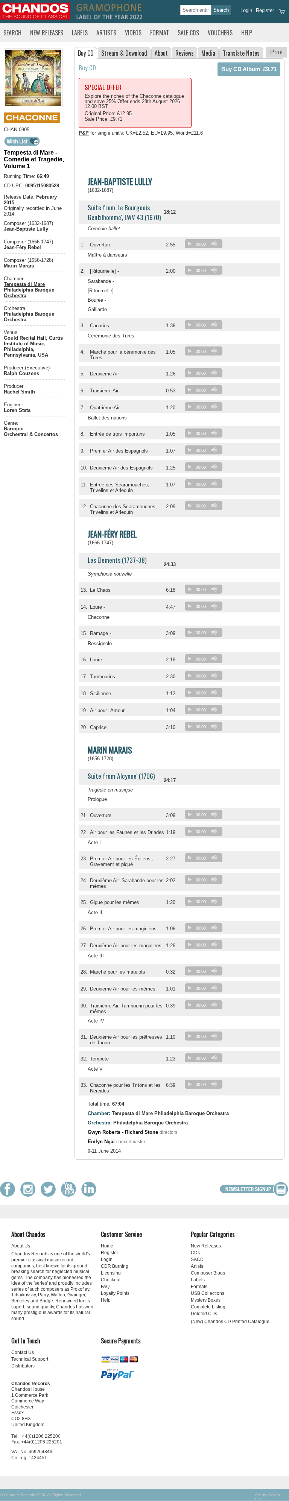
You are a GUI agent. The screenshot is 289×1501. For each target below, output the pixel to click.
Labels (80, 32)
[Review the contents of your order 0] (282, 14)
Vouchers (220, 32)
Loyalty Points (115, 1293)
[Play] (190, 244)
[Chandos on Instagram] (29, 1195)
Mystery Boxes (206, 1300)
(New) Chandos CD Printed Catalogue (230, 1321)
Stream (124, 53)
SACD (197, 1259)
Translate (241, 53)
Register (265, 10)
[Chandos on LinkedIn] (90, 1195)
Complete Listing (208, 1307)
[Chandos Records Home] (35, 18)
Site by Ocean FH (267, 1497)
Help (246, 32)
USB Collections (207, 1293)
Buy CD (86, 53)
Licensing (111, 1273)
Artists (106, 32)
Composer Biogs (208, 1273)
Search (12, 32)
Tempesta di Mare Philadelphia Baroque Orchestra (29, 289)
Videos (133, 32)
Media (208, 53)
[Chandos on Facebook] (9, 1195)
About (161, 53)
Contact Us (22, 1352)
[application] (205, 245)
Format (159, 32)
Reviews (184, 53)
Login (246, 10)
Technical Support (29, 1359)
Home (107, 1246)
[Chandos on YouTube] (70, 1195)
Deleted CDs (204, 1313)
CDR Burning (114, 1266)
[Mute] (214, 244)
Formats (199, 1286)
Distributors (23, 1366)
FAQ (105, 1286)
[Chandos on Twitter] (50, 1195)
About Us (20, 1246)
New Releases (46, 32)
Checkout (110, 1279)
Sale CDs (188, 32)
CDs (195, 1252)
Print (276, 52)
